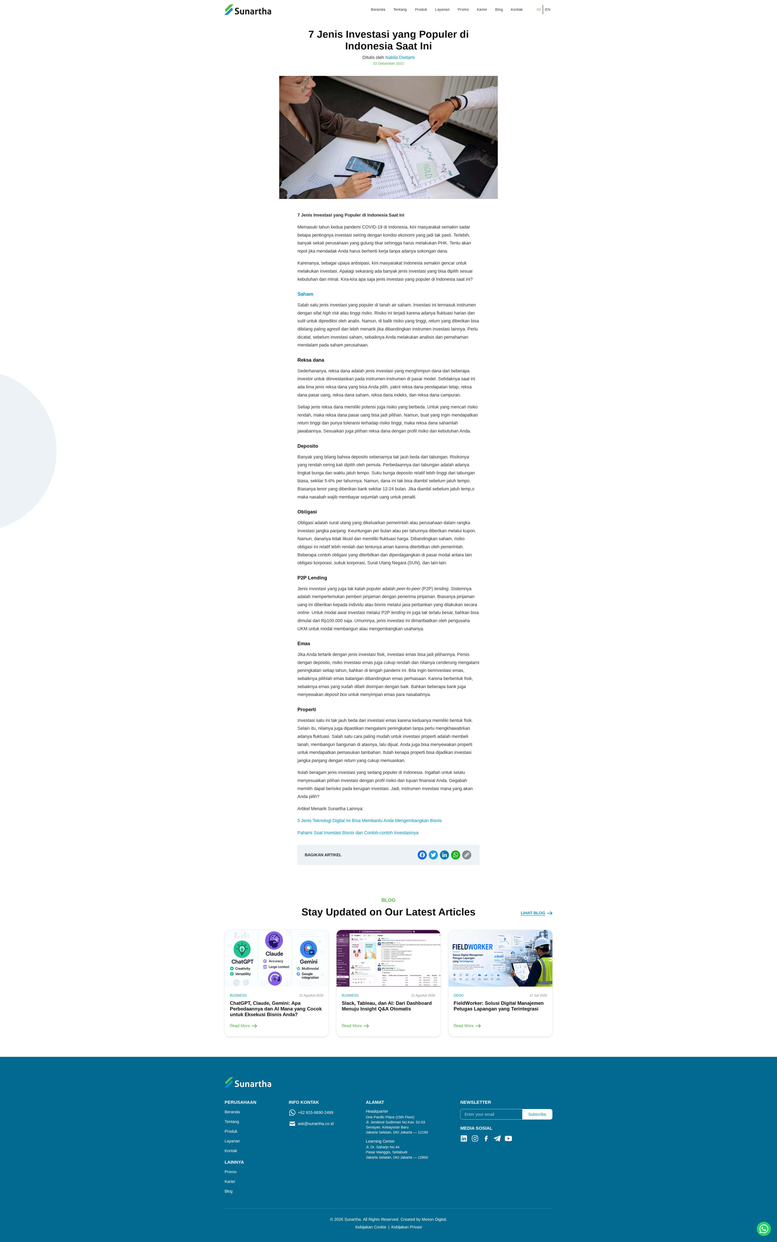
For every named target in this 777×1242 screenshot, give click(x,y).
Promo (463, 9)
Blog (499, 9)
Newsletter (475, 1102)
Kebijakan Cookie (370, 1227)
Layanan (442, 9)
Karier (482, 9)
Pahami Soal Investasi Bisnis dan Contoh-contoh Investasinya (357, 832)
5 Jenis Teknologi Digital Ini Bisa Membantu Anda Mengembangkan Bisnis (369, 820)
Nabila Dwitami (400, 57)
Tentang (400, 9)
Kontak (517, 9)
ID (539, 9)
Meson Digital (434, 1219)
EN (547, 9)
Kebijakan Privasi (406, 1227)
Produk (421, 9)
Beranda (378, 9)
